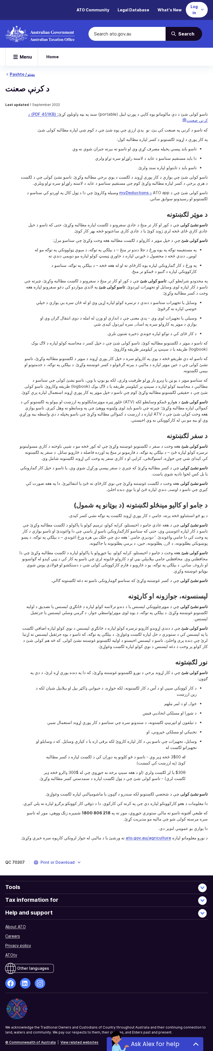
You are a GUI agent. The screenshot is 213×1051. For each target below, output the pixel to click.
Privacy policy (18, 945)
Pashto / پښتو (22, 74)
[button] (57, 862)
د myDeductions (135, 192)
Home (52, 56)
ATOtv (11, 955)
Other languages (33, 968)
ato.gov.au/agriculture (148, 837)
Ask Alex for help (155, 1044)
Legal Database (133, 9)
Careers (12, 936)
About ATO (15, 926)
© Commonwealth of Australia (30, 1042)
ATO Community (93, 9)
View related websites (79, 1042)
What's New (170, 9)
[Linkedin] (25, 983)
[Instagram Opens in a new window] (40, 983)
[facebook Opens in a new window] (10, 983)
